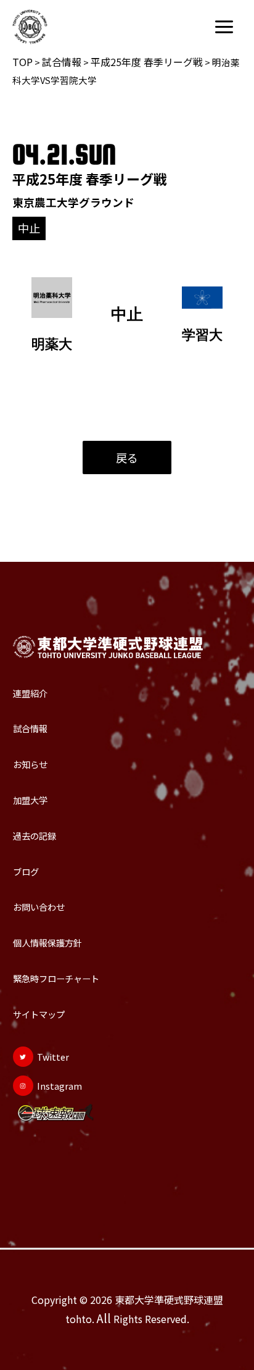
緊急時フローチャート (56, 978)
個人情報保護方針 (47, 942)
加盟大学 (30, 799)
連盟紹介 (30, 693)
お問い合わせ (39, 906)
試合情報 (61, 61)
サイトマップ (39, 1014)
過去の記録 (34, 835)
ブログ (26, 871)
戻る (127, 457)
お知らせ (30, 764)
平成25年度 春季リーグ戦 (147, 61)
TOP (22, 61)
